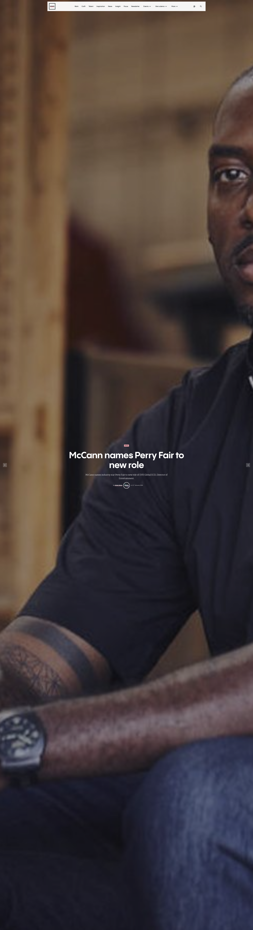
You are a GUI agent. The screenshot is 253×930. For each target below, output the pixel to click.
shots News (118, 485)
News (127, 445)
